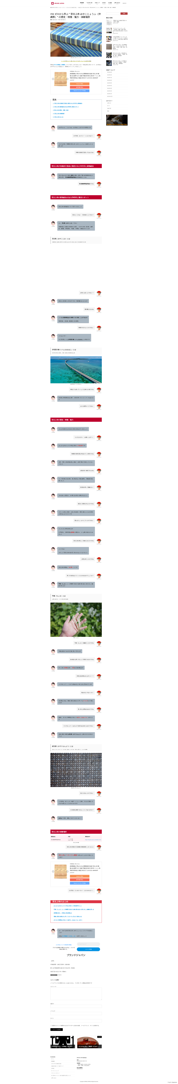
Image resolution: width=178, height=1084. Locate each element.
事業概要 (53, 1061)
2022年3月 (109, 88)
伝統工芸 (59, 974)
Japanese (124, 3)
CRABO (52, 1068)
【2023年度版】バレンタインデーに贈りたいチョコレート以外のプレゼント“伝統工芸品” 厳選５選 (120, 38)
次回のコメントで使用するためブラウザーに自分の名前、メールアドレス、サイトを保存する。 (76, 1025)
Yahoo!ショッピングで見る (80, 90)
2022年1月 (109, 93)
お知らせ (109, 103)
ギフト (108, 105)
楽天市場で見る (79, 87)
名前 (52, 1003)
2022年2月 (109, 91)
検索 (124, 13)
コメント (53, 986)
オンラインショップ (55, 1070)
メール (52, 1011)
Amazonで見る (79, 83)
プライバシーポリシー (55, 1073)
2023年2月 (109, 74)
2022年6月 (109, 80)
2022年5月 (109, 82)
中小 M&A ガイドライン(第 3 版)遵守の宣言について (61, 1075)
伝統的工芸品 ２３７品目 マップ (57, 1066)
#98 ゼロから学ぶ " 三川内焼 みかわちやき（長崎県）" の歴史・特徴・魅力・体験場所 (120, 62)
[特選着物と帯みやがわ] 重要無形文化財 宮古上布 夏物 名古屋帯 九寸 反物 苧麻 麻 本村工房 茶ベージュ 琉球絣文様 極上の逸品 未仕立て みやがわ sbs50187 (85, 76)
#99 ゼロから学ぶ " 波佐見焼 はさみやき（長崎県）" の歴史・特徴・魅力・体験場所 (120, 54)
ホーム (52, 1058)
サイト (52, 1018)
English (170, 1082)
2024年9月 (109, 72)
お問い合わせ (53, 1077)
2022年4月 (109, 85)
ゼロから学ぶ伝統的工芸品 (56, 1063)
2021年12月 (109, 96)
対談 (108, 111)
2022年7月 (109, 77)
